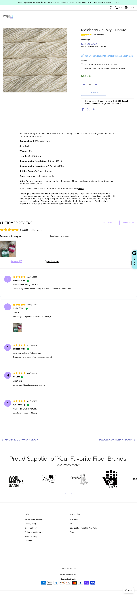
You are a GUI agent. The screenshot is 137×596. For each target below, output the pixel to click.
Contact (28, 541)
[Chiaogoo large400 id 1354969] (79, 479)
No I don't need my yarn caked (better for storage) (105, 68)
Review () (16, 261)
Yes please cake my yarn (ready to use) (100, 64)
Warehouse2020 (66, 575)
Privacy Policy (30, 524)
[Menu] (132, 17)
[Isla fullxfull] (17, 479)
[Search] (111, 7)
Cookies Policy (31, 528)
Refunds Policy (31, 536)
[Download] (110, 479)
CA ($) (132, 8)
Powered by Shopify (68, 579)
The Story (74, 519)
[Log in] (126, 7)
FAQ (71, 524)
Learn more (128, 56)
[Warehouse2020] (8, 17)
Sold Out (94, 93)
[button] (83, 109)
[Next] (72, 494)
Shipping (84, 46)
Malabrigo (85, 39)
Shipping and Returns (34, 532)
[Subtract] (84, 84)
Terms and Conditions (34, 519)
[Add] (96, 84)
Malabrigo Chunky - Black (21, 439)
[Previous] (65, 494)
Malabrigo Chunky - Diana (115, 439)
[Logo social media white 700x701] (48, 479)
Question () (52, 261)
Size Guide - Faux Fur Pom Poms (83, 528)
